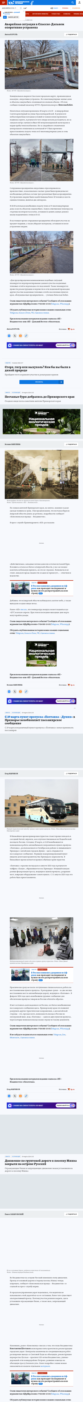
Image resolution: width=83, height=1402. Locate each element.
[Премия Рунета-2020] (31, 3)
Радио (55, 8)
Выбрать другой (13, 17)
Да (5, 17)
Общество (7, 362)
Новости (7, 392)
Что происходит (16, 392)
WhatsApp (64, 303)
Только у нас (56, 14)
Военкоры (66, 14)
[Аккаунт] (79, 2)
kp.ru (72, 329)
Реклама (65, 8)
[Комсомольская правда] (19, 2)
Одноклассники (42, 312)
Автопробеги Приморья (40, 14)
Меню (3, 2)
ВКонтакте (14, 1037)
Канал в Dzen (24, 312)
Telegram (55, 303)
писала (24, 609)
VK (32, 312)
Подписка (76, 8)
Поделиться (72, 34)
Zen (63, 1034)
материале (45, 1366)
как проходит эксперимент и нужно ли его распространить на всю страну (49, 589)
